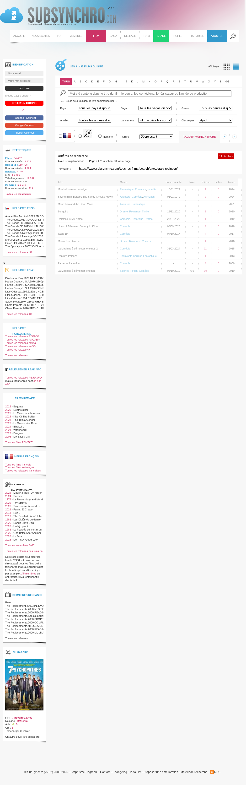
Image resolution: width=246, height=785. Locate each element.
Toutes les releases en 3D (20, 346)
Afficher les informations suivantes (234, 136)
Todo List (135, 772)
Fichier (178, 35)
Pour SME (91, 134)
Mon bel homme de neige (72, 189)
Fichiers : (10, 171)
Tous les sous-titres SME (19, 545)
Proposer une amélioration (161, 772)
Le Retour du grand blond (28, 499)
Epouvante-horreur (131, 255)
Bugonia (18, 406)
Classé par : (189, 120)
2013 (8, 512)
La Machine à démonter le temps (77, 270)
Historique (137, 218)
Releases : (11, 164)
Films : (9, 158)
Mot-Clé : (63, 93)
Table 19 (63, 233)
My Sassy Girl (21, 436)
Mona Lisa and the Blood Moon (75, 204)
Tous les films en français (20, 467)
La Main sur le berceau (26, 413)
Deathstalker (20, 409)
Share (161, 35)
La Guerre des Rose (25, 423)
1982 (8, 519)
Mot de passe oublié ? (18, 95)
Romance (140, 189)
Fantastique (127, 189)
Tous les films (18, 442)
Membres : (11, 185)
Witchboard (20, 429)
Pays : (64, 108)
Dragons (18, 433)
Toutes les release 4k (17, 349)
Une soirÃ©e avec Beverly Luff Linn (78, 226)
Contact (105, 772)
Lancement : (128, 120)
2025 (8, 406)
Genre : (186, 108)
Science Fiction (129, 270)
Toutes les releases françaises (23, 470)
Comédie (137, 196)
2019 (8, 426)
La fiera (17, 536)
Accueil (19, 35)
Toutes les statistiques (18, 194)
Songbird (63, 211)
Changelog (119, 772)
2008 (8, 436)
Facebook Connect (24, 117)
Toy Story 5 (20, 502)
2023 (8, 419)
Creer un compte (24, 103)
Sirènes (17, 496)
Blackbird (18, 426)
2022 (8, 492)
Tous (66, 81)
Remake (108, 136)
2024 (8, 429)
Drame (124, 211)
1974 (8, 499)
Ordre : (126, 136)
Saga (113, 35)
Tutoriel (197, 35)
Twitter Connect (24, 132)
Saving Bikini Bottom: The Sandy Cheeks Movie (85, 196)
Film (96, 35)
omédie (152, 189)
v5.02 (57, 16)
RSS (217, 772)
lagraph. (92, 772)
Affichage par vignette (227, 67)
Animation (149, 196)
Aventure (125, 196)
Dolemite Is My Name (70, 218)
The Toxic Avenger (24, 419)
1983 (8, 529)
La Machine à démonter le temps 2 (78, 248)
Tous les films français (18, 464)
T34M (146, 35)
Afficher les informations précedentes (225, 136)
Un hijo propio (21, 526)
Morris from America (69, 241)
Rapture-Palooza (67, 255)
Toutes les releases (18, 252)
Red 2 (16, 512)
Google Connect (24, 125)
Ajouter (217, 35)
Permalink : (64, 168)
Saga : (124, 108)
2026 (8, 502)
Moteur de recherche (194, 772)
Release (130, 35)
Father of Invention (69, 263)
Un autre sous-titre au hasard (22, 736)
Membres (76, 35)
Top (59, 35)
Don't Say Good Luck (25, 539)
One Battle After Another (27, 532)
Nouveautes (41, 35)
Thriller (146, 211)
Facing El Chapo (22, 509)
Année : (64, 120)
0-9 (227, 81)
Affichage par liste (236, 67)
